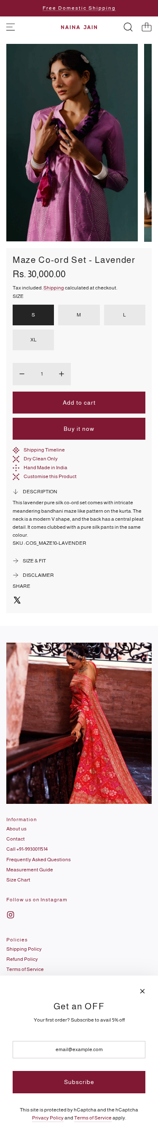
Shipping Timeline (44, 450)
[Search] (128, 27)
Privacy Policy (48, 1118)
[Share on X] (17, 601)
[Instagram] (10, 915)
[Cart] (146, 27)
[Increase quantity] (61, 374)
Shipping (53, 288)
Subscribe (79, 1082)
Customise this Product (50, 476)
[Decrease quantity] (22, 374)
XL (33, 340)
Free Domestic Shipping (79, 8)
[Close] (142, 991)
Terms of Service (93, 1118)
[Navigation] (10, 27)
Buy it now (79, 428)
